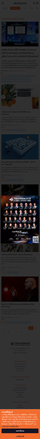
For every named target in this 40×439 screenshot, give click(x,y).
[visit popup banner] (20, 219)
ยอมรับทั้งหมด (20, 431)
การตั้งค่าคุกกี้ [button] (20, 436)
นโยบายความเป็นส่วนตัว (10, 426)
